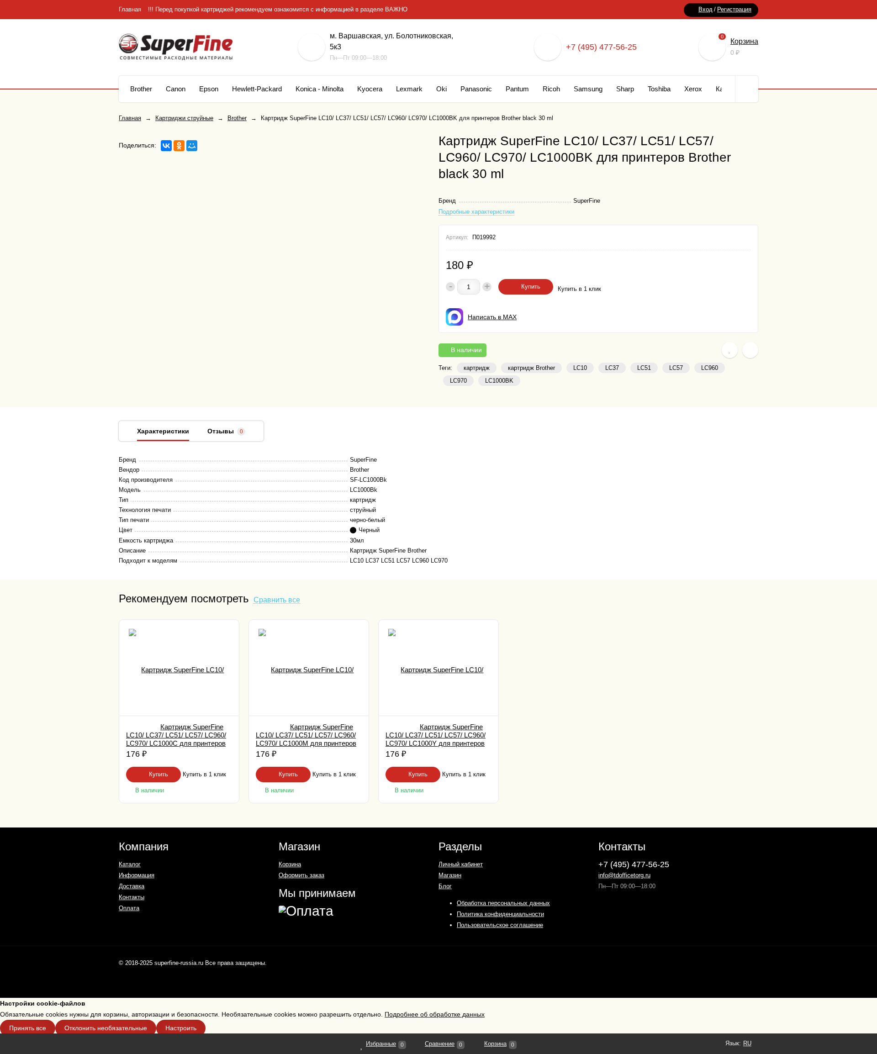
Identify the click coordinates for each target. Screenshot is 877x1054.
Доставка (131, 886)
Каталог (130, 864)
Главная (130, 9)
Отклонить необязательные (105, 1028)
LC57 (676, 367)
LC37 (612, 367)
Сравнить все (277, 600)
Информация (136, 875)
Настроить (180, 1028)
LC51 (644, 367)
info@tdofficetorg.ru (624, 875)
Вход (705, 9)
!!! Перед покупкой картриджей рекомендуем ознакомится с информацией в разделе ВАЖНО (277, 9)
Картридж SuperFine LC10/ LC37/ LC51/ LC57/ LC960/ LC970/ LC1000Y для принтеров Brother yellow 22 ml (436, 739)
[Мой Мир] (191, 145)
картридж (477, 367)
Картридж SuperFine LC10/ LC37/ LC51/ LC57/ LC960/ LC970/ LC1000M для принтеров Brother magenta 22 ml (306, 739)
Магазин (449, 875)
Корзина (744, 41)
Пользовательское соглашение (500, 925)
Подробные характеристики (476, 212)
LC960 (709, 367)
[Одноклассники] (179, 145)
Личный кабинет (460, 864)
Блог (445, 886)
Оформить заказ (301, 875)
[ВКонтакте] (166, 145)
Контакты (131, 897)
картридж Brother (531, 367)
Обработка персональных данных (503, 903)
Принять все (27, 1028)
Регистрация (734, 9)
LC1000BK (499, 380)
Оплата (129, 908)
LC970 (458, 380)
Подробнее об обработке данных (435, 1014)
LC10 (580, 367)
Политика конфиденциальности (500, 914)
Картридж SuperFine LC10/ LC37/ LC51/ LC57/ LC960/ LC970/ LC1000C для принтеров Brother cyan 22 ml (176, 739)
